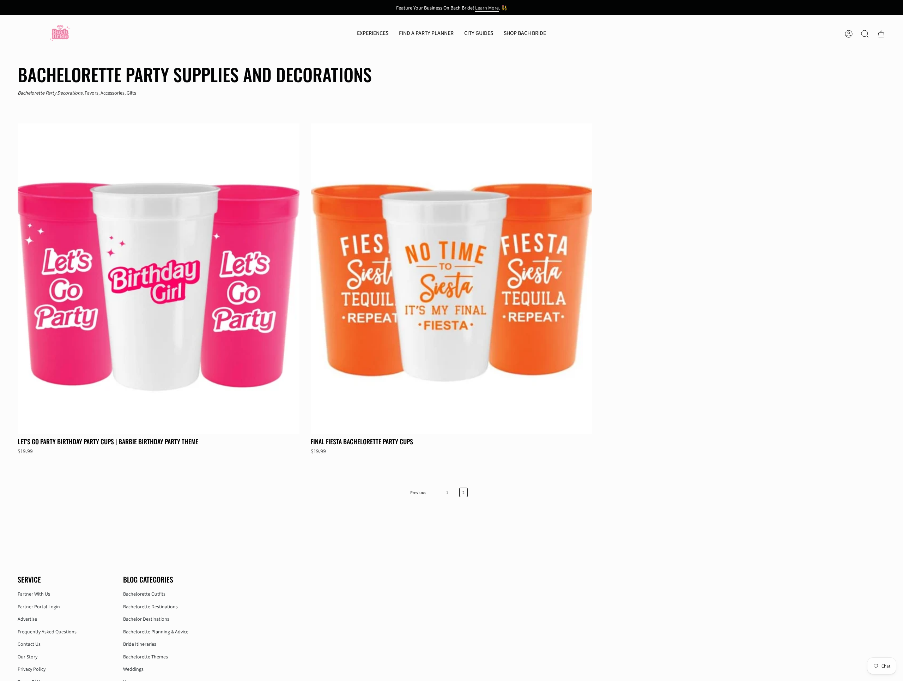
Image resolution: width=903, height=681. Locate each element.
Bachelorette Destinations (150, 606)
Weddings (133, 669)
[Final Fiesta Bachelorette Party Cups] (452, 278)
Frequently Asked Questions (47, 631)
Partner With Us (34, 594)
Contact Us (29, 644)
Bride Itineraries (139, 644)
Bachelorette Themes (145, 656)
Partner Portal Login (39, 606)
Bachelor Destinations (146, 619)
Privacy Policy (32, 669)
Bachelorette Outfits (144, 594)
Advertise (27, 619)
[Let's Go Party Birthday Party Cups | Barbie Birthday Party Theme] (158, 278)
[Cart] (881, 34)
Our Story (27, 656)
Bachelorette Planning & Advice (155, 631)
